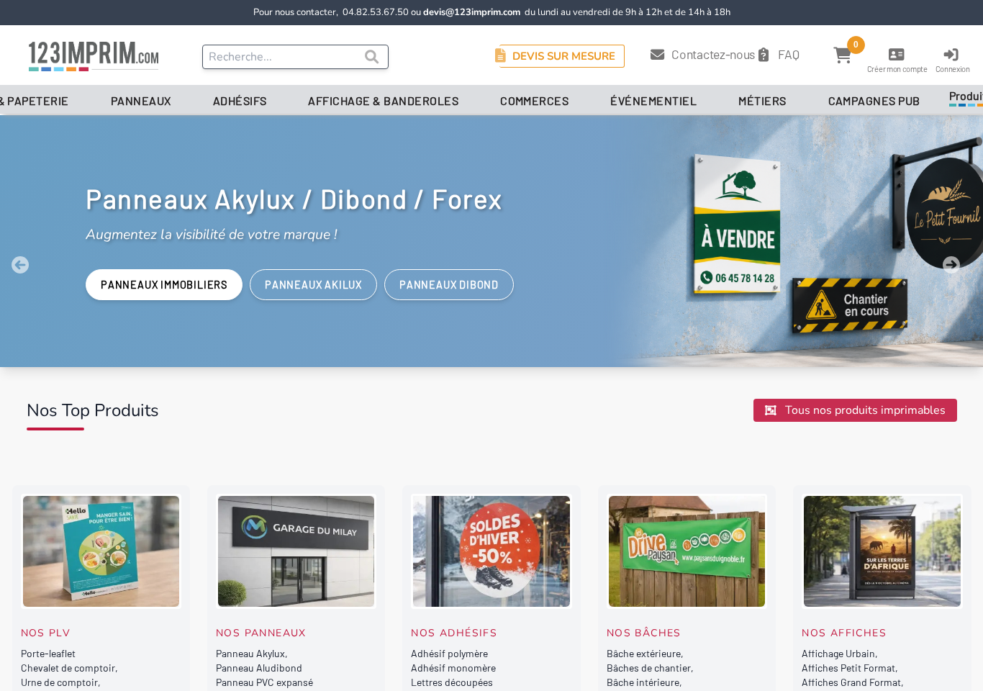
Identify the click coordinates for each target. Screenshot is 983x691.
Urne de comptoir (59, 682)
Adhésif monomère (453, 667)
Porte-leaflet (48, 653)
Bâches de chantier (649, 667)
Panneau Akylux (250, 653)
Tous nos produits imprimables (864, 410)
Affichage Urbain (838, 653)
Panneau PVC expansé (264, 682)
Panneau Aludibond (259, 667)
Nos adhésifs (454, 633)
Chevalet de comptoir (68, 667)
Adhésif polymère (449, 653)
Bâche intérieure (643, 682)
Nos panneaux (261, 633)
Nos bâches (644, 633)
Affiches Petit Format (848, 667)
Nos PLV (46, 633)
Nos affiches (844, 633)
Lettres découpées (452, 682)
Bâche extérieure (644, 653)
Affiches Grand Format (851, 682)
